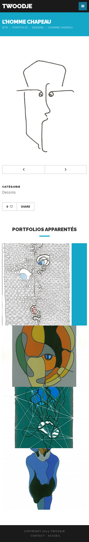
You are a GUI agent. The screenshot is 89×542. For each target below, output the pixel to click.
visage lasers (44, 424)
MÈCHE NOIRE (44, 362)
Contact (37, 535)
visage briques (44, 293)
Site (5, 27)
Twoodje (17, 6)
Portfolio (20, 27)
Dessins (37, 27)
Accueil (54, 535)
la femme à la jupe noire (44, 485)
